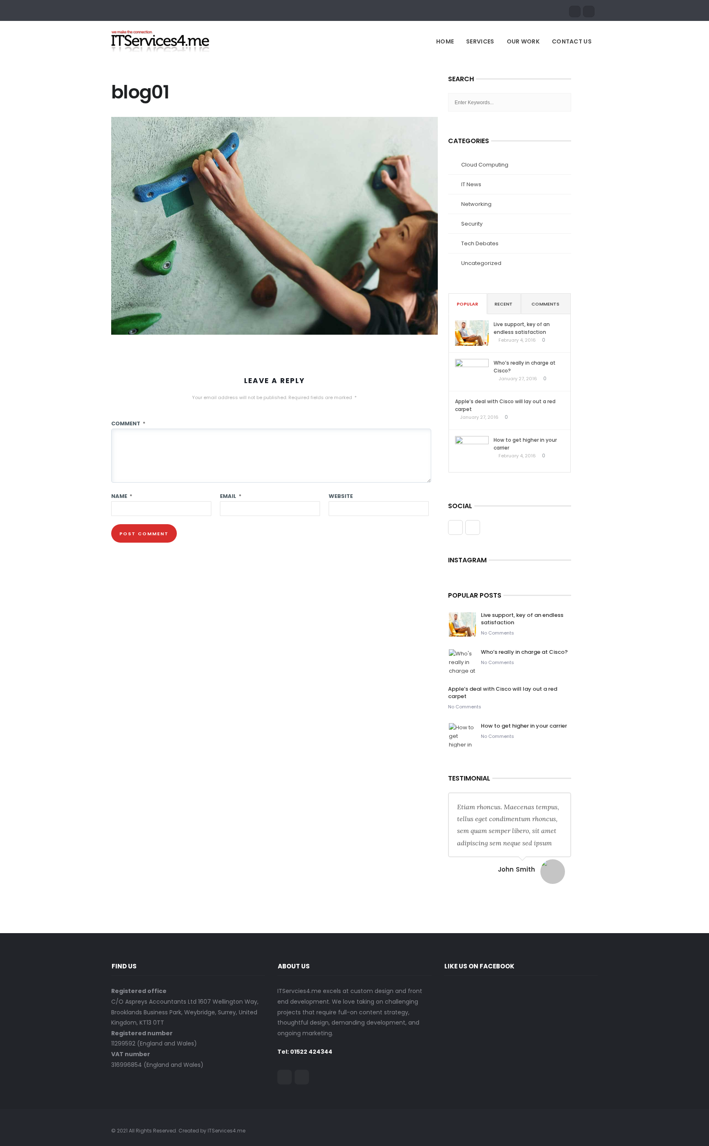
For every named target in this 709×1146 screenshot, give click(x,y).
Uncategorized (481, 263)
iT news (471, 184)
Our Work (523, 41)
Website (341, 496)
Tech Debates (480, 243)
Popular (467, 304)
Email (230, 496)
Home (445, 41)
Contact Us (572, 41)
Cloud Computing (484, 165)
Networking (476, 204)
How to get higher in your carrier (525, 443)
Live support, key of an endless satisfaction (522, 328)
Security (472, 224)
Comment (128, 423)
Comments (545, 304)
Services (480, 41)
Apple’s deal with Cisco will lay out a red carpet (505, 405)
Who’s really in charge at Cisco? (525, 366)
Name (121, 496)
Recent (503, 304)
